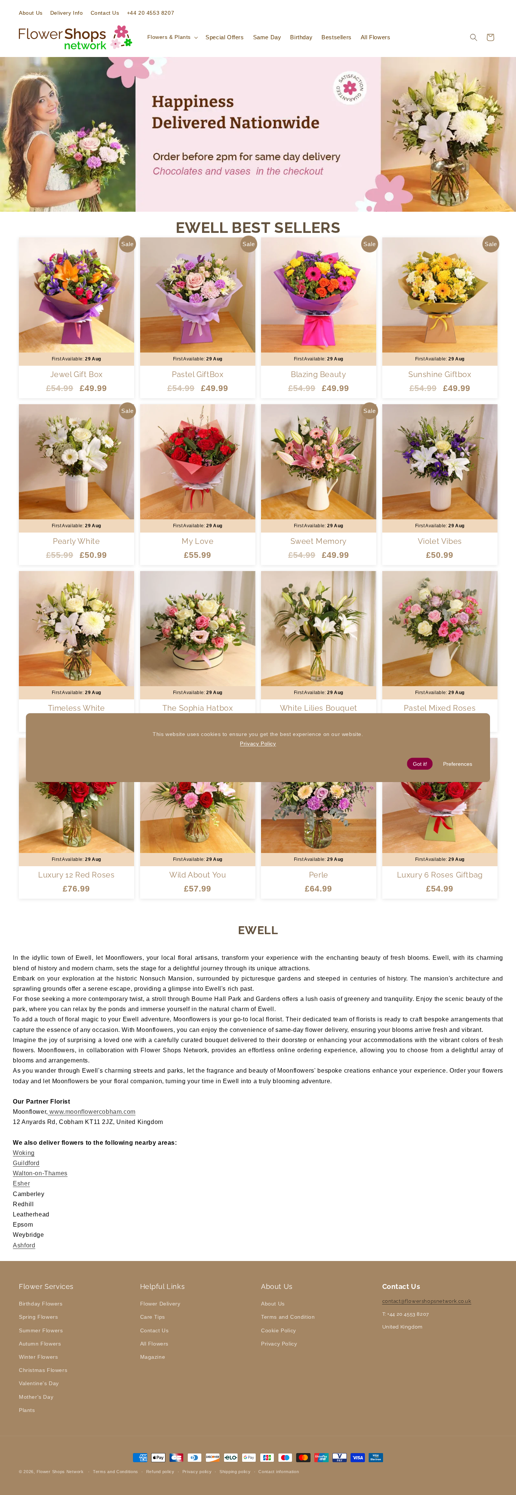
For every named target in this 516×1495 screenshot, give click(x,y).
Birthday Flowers (41, 1304)
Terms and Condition (288, 1317)
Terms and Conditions (115, 1471)
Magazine (152, 1357)
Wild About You (197, 874)
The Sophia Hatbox (197, 708)
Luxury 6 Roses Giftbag (439, 874)
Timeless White (76, 708)
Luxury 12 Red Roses (76, 874)
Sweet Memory (318, 541)
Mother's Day (36, 1397)
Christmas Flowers (43, 1370)
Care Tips (152, 1317)
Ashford (24, 1245)
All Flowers (154, 1344)
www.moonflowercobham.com (92, 1112)
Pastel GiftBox (197, 374)
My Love (197, 541)
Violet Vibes (439, 541)
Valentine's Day (39, 1383)
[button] (172, 37)
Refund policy (160, 1471)
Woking (24, 1153)
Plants (27, 1410)
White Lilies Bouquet (318, 708)
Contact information (278, 1471)
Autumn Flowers (40, 1344)
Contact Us (154, 1330)
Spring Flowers (38, 1317)
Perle (318, 874)
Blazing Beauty (318, 374)
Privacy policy (197, 1471)
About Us (273, 1304)
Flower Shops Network (60, 1471)
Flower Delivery (160, 1304)
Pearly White (76, 541)
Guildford (26, 1163)
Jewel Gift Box (76, 374)
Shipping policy (235, 1471)
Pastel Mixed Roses (440, 708)
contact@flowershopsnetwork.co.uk (426, 1301)
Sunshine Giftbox (439, 374)
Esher (21, 1183)
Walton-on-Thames (40, 1173)
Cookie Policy (278, 1330)
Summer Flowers (41, 1330)
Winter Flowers (38, 1357)
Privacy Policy (279, 1344)
